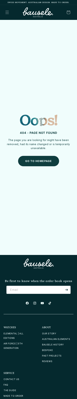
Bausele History (53, 344)
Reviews (47, 361)
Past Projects (52, 355)
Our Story (49, 333)
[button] (7, 12)
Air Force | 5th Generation (13, 345)
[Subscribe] (67, 290)
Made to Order (13, 396)
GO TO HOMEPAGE (38, 161)
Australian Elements (56, 339)
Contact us (11, 379)
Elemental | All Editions (14, 335)
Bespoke (47, 350)
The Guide (10, 390)
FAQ (6, 384)
